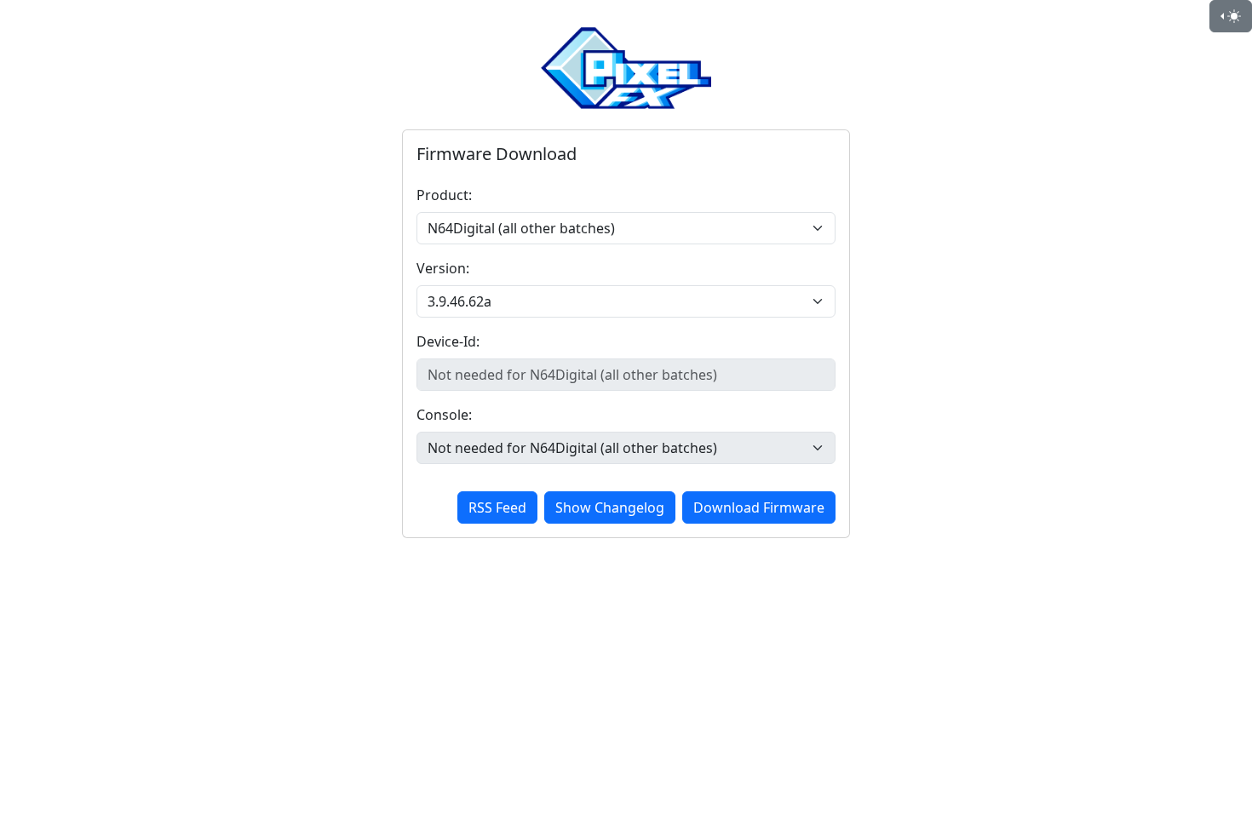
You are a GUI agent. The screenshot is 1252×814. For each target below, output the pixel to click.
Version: (442, 268)
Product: (444, 195)
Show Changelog (609, 507)
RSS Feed (497, 507)
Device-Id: (448, 341)
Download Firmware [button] (758, 507)
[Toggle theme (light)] (1230, 16)
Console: (444, 414)
